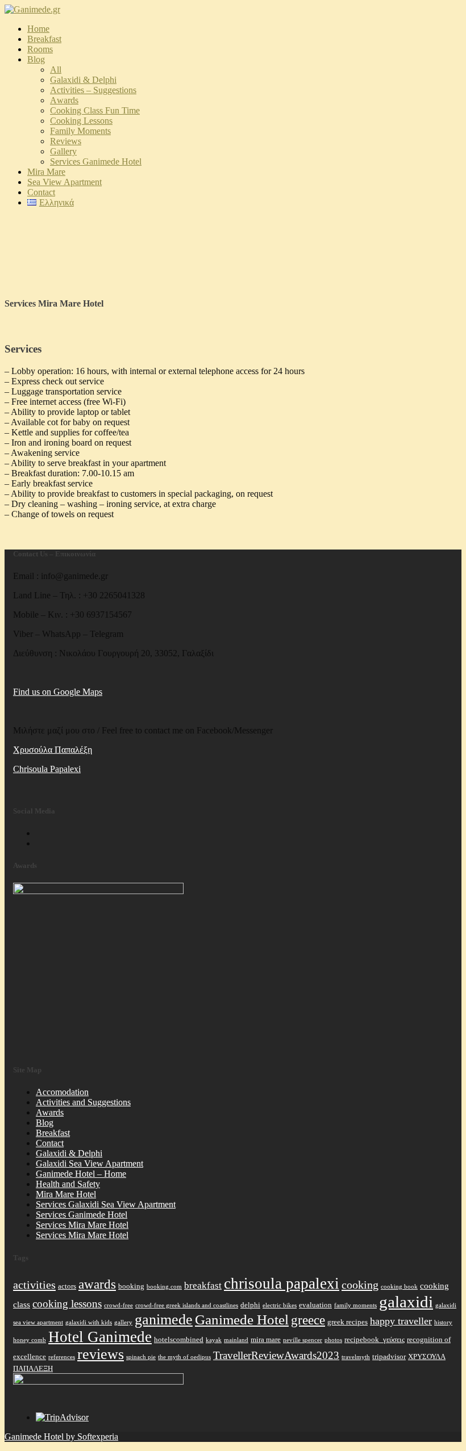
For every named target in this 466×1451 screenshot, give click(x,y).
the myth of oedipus (184, 1357)
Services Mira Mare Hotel (82, 1225)
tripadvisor (389, 1356)
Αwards (64, 100)
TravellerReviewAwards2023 (276, 1355)
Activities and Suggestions (83, 1102)
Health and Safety (68, 1184)
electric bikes (280, 1305)
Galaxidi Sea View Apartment (89, 1163)
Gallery (63, 151)
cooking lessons (67, 1304)
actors (67, 1286)
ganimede (164, 1319)
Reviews (65, 141)
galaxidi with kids (88, 1322)
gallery (123, 1322)
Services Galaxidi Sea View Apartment (106, 1204)
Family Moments (80, 131)
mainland (236, 1340)
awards (97, 1284)
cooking (360, 1284)
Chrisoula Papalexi (47, 769)
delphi (250, 1305)
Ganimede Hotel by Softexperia (61, 1436)
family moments (355, 1305)
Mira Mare (46, 172)
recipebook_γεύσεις (374, 1339)
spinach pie (141, 1357)
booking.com (164, 1287)
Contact (41, 192)
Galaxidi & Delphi (83, 80)
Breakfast (44, 39)
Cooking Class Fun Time (95, 110)
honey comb (29, 1340)
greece (308, 1319)
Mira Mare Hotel (66, 1194)
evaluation (315, 1305)
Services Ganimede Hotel (96, 161)
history (443, 1322)
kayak (214, 1340)
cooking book (399, 1287)
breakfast (203, 1285)
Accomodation (62, 1092)
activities (34, 1284)
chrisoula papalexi (281, 1283)
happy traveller (401, 1321)
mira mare (266, 1339)
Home (38, 28)
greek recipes (347, 1322)
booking (131, 1286)
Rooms (40, 49)
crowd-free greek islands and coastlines (186, 1305)
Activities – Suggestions (93, 90)
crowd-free (118, 1305)
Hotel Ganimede (100, 1336)
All (55, 69)
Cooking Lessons (81, 120)
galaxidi (406, 1302)
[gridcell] (237, 750)
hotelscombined (178, 1339)
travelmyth (356, 1357)
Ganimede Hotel (242, 1319)
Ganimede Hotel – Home (81, 1174)
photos (333, 1340)
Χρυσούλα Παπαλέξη (52, 749)
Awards (50, 1112)
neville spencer (302, 1340)
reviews (100, 1354)
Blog (36, 59)
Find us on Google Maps (57, 692)
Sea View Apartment (64, 182)
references (61, 1357)
